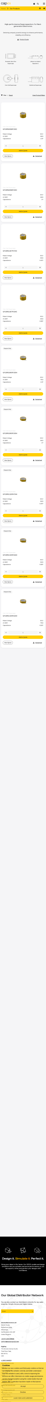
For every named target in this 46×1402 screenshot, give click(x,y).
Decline (23, 1392)
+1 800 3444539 (6, 1360)
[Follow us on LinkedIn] (40, 8)
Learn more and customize (23, 1398)
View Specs (7, 156)
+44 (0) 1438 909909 (7, 1339)
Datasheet (38, 156)
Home (3, 8)
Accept (23, 1386)
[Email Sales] (44, 8)
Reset (11, 95)
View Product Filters (38, 95)
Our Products (15, 8)
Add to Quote (23, 151)
